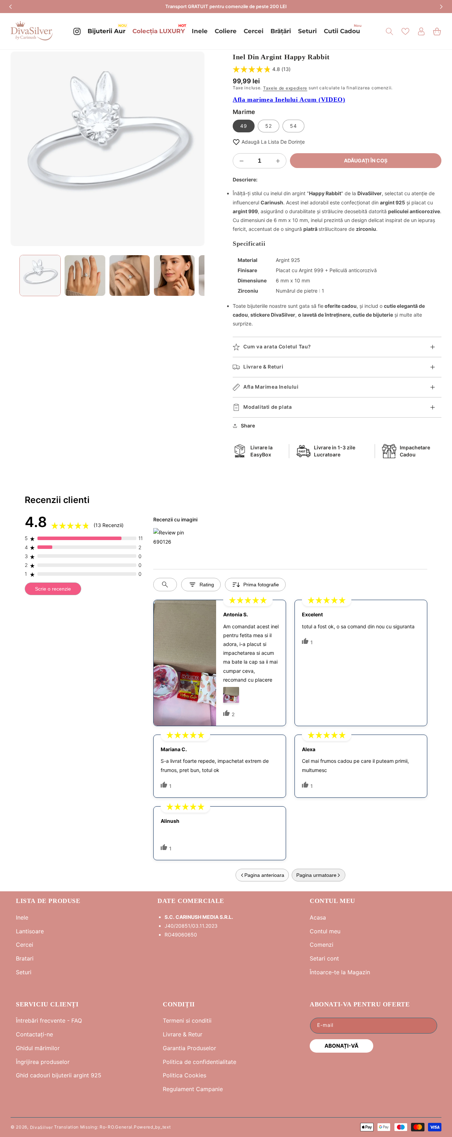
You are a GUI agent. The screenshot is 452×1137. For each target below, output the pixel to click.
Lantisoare (30, 931)
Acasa (318, 917)
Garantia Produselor (189, 1048)
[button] (389, 31)
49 (243, 126)
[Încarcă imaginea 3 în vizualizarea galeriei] (129, 275)
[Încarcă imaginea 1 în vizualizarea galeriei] (40, 275)
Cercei (24, 944)
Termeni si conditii (187, 1020)
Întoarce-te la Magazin (340, 972)
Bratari (25, 958)
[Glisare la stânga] (21, 149)
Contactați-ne (34, 1034)
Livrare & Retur (182, 1034)
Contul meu (325, 931)
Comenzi (321, 944)
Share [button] (248, 426)
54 (293, 126)
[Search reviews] (165, 584)
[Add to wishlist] (236, 141)
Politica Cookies (184, 1075)
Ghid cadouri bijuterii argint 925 (58, 1075)
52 (268, 126)
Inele (22, 917)
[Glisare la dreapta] (194, 149)
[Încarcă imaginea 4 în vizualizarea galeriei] (174, 275)
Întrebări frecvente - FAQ (49, 1020)
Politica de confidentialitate (199, 1061)
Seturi (23, 972)
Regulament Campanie (193, 1089)
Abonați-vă (341, 1045)
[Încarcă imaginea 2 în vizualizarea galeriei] (85, 275)
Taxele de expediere (285, 88)
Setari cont (324, 958)
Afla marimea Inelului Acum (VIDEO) (289, 99)
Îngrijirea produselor (43, 1061)
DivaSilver (41, 1127)
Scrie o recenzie (53, 589)
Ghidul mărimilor (38, 1048)
